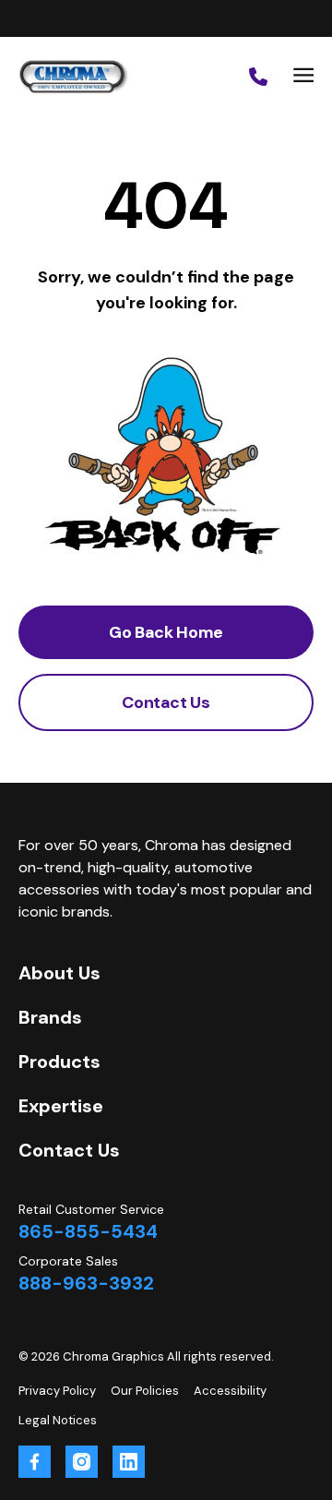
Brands (50, 1017)
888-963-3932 (86, 1283)
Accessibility (230, 1390)
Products (59, 1062)
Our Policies (145, 1390)
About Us (59, 973)
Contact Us (165, 702)
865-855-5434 (88, 1231)
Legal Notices (57, 1420)
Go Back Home (166, 632)
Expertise (60, 1106)
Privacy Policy (57, 1390)
